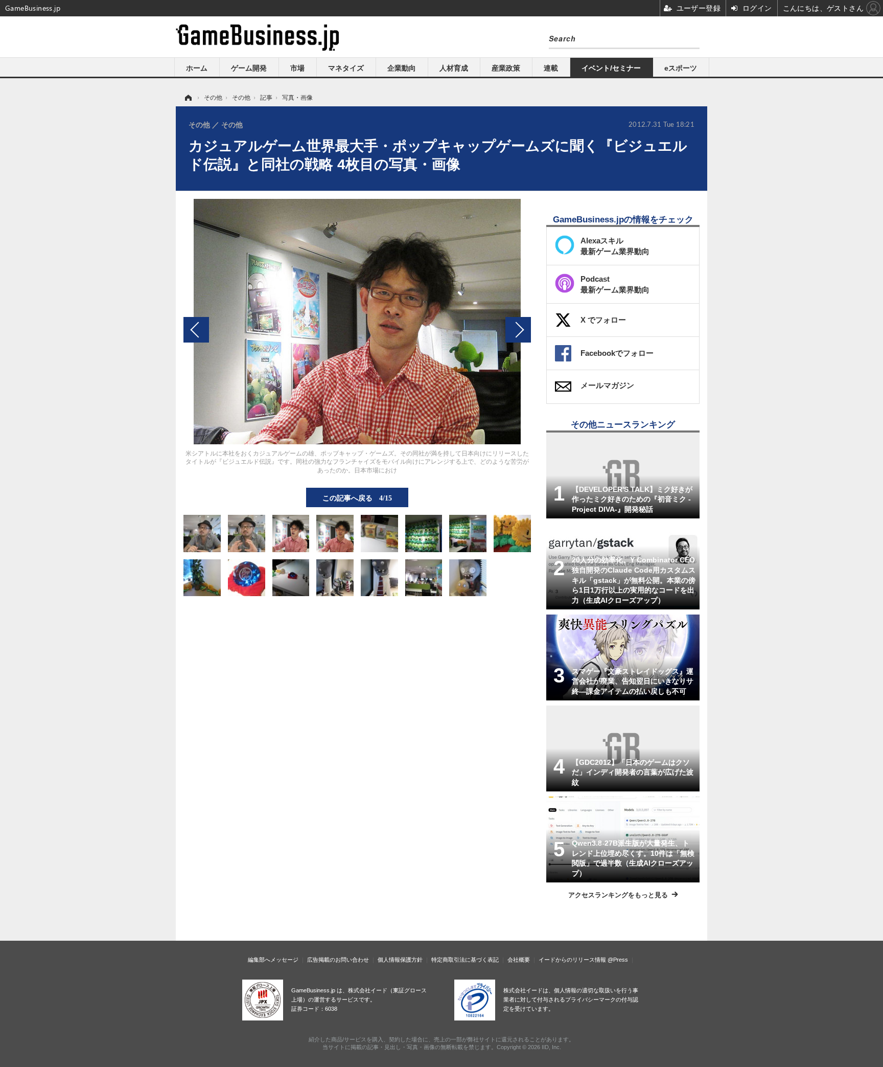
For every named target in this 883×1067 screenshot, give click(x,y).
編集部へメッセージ (273, 960)
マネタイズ (346, 68)
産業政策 (506, 68)
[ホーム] (187, 97)
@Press (618, 960)
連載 (551, 68)
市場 (297, 68)
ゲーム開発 (249, 68)
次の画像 (518, 330)
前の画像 (196, 330)
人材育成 (453, 68)
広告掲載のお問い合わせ (338, 960)
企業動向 (401, 68)
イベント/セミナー (611, 68)
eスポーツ (680, 68)
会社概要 (518, 960)
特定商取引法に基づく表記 (465, 960)
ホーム (196, 68)
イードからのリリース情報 (572, 960)
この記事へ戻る (357, 497)
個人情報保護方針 (400, 960)
